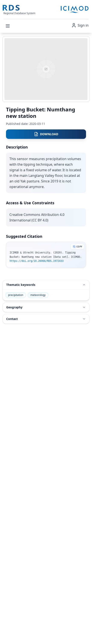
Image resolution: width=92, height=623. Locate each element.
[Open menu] (7, 26)
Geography (14, 307)
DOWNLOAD (49, 134)
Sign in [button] (83, 25)
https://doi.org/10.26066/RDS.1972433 (37, 260)
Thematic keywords (20, 285)
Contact (12, 319)
